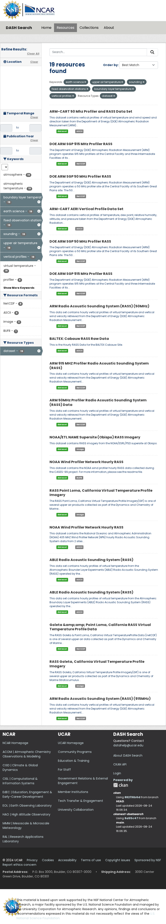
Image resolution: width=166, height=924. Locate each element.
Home (46, 27)
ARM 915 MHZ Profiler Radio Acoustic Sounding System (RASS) (99, 365)
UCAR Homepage (71, 743)
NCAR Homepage (15, 743)
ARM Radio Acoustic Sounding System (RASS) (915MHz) (100, 698)
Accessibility (67, 860)
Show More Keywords (18, 288)
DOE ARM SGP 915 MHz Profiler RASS (80, 143)
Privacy (32, 860)
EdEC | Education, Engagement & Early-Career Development (27, 794)
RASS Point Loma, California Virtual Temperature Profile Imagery (100, 493)
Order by (110, 65)
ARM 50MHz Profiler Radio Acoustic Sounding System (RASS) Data (98, 402)
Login (117, 773)
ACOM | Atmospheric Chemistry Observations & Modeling (27, 754)
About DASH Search (127, 755)
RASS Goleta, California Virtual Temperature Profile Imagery (96, 664)
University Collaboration (76, 809)
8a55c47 (131, 818)
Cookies (48, 860)
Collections (89, 27)
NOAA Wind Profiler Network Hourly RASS (86, 461)
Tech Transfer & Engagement (80, 801)
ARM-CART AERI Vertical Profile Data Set (86, 208)
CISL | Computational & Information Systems (20, 780)
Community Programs (75, 752)
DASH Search (19, 27)
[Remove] (85, 82)
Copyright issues (117, 860)
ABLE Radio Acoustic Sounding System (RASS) (91, 559)
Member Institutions (73, 792)
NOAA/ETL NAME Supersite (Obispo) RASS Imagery (94, 437)
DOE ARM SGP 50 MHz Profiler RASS (80, 176)
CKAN (120, 785)
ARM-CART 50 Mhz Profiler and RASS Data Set (90, 111)
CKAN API (119, 764)
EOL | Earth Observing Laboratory (27, 805)
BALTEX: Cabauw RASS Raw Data (79, 338)
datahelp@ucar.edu (128, 745)
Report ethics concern (19, 864)
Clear (34, 62)
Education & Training (73, 761)
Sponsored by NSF (147, 860)
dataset (62, 131)
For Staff (64, 769)
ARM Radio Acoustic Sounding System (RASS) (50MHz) (99, 306)
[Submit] (152, 52)
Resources (65, 27)
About (109, 27)
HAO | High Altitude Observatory (26, 814)
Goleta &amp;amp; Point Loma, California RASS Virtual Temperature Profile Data (100, 627)
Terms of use (91, 860)
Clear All (33, 53)
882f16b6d (132, 797)
